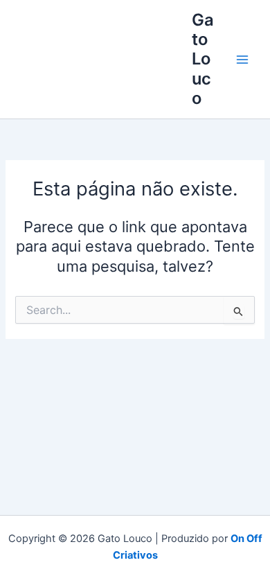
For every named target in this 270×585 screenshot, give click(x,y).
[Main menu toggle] (242, 59)
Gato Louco (203, 59)
